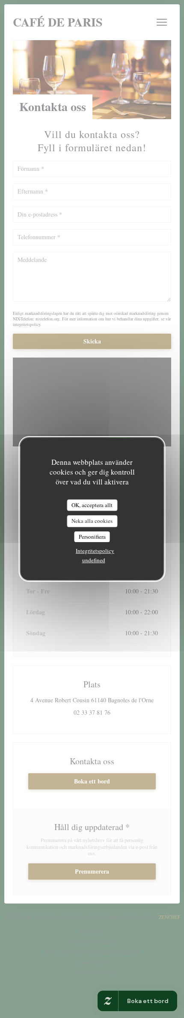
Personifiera (92, 536)
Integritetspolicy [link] (95, 550)
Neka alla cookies (92, 521)
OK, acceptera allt (92, 505)
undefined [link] (93, 560)
